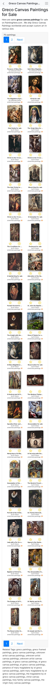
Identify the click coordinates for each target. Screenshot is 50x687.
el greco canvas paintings (25, 661)
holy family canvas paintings (26, 680)
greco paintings (23, 649)
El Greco (36, 100)
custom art (39, 25)
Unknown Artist (16, 71)
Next (20, 39)
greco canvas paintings (24, 652)
